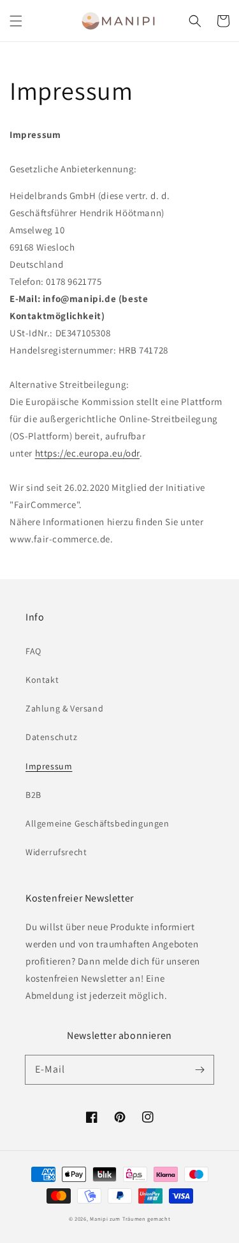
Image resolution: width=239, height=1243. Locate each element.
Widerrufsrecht (56, 852)
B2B (33, 794)
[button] (16, 21)
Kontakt (42, 679)
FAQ (33, 651)
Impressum (48, 766)
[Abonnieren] (199, 1069)
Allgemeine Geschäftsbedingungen (97, 823)
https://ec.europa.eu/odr (87, 453)
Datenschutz (51, 737)
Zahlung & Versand (64, 708)
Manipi (99, 1218)
